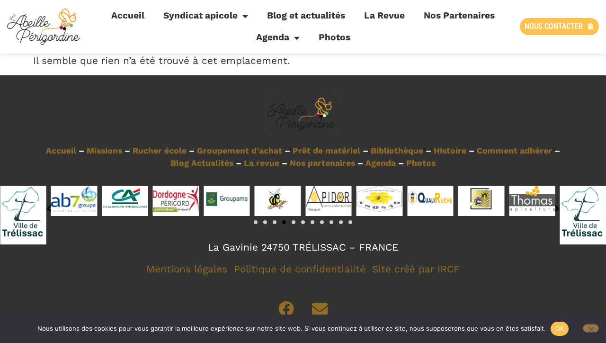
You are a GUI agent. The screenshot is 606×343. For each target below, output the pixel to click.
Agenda (272, 37)
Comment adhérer (514, 150)
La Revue (384, 15)
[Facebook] (286, 308)
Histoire (450, 150)
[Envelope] (320, 308)
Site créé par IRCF (416, 269)
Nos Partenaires (459, 15)
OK (559, 328)
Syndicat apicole (200, 15)
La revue (261, 163)
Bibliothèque (397, 150)
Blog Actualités (201, 163)
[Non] (591, 328)
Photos (334, 37)
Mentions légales (186, 269)
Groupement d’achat (239, 150)
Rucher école (160, 150)
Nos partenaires (322, 163)
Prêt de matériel (326, 150)
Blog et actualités (306, 15)
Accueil (127, 15)
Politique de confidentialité (299, 269)
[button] (256, 222)
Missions (104, 150)
